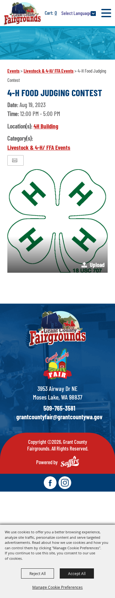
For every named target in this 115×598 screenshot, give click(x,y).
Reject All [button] (37, 573)
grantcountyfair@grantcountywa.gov (59, 417)
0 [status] (56, 12)
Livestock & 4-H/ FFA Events (48, 71)
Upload (97, 264)
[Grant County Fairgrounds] (22, 13)
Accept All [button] (77, 573)
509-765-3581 (59, 408)
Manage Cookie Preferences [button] (57, 587)
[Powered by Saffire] (70, 461)
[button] (57, 221)
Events (13, 71)
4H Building (46, 126)
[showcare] (57, 328)
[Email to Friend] (15, 160)
